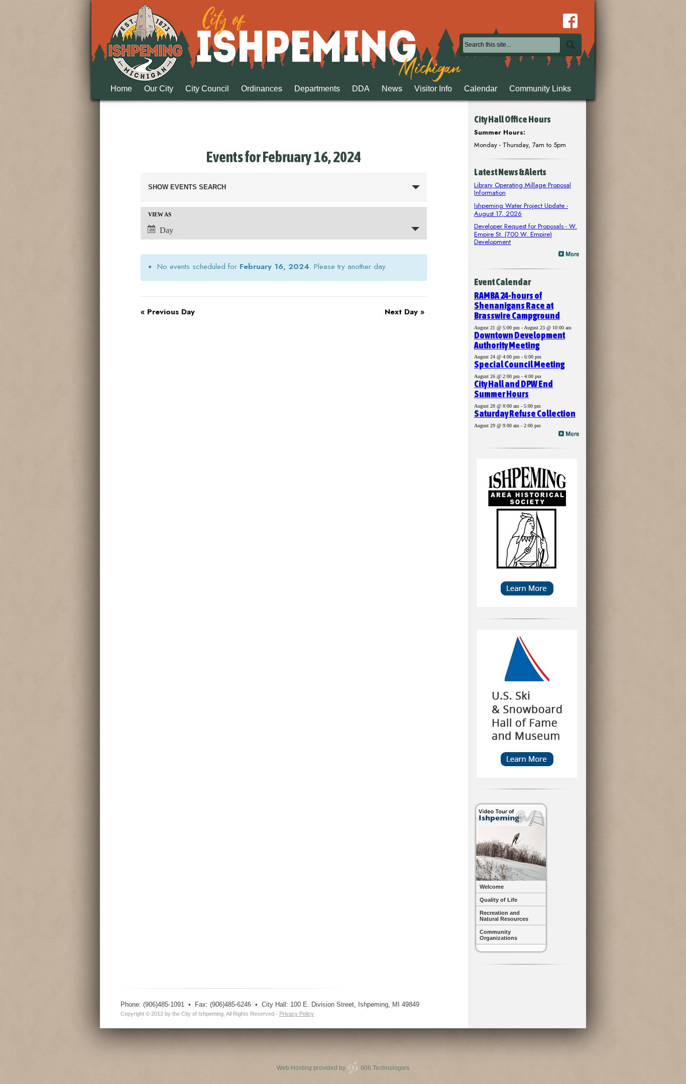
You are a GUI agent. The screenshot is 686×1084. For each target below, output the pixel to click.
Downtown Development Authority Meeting (519, 340)
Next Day (404, 311)
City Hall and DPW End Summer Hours (513, 389)
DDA (361, 88)
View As (159, 214)
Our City (158, 88)
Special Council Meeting (519, 364)
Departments (317, 88)
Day (166, 230)
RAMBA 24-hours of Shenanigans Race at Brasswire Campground (517, 305)
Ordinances (261, 88)
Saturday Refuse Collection (525, 413)
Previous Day (168, 311)
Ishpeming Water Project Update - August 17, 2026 (521, 209)
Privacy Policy (296, 1014)
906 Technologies (385, 1067)
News (392, 88)
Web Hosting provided (307, 1067)
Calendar (480, 88)
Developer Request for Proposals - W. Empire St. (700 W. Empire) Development (525, 234)
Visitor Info (433, 88)
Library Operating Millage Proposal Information (522, 189)
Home (121, 88)
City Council (207, 88)
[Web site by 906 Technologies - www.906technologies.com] (353, 1067)
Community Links (540, 88)
